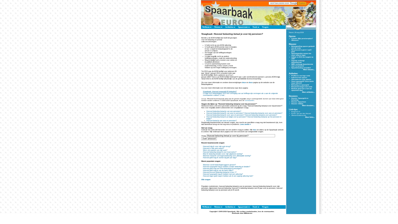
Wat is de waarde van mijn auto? (215, 150)
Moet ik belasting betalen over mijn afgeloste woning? (223, 154)
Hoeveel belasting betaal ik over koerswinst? (219, 152)
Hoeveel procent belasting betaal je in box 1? (219, 172)
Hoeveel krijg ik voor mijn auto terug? (217, 146)
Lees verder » (245, 124)
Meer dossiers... (308, 105)
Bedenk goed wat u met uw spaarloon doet (301, 89)
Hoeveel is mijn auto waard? (213, 148)
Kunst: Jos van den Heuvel (301, 113)
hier (254, 130)
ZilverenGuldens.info (298, 115)
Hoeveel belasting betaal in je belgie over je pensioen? (226, 117)
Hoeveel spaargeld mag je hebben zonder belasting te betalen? (226, 167)
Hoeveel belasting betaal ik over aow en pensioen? (225, 115)
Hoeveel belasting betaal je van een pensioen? (223, 111)
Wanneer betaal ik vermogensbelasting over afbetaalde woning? (227, 156)
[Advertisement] (261, 55)
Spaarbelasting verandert (301, 68)
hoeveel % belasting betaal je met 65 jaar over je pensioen (253, 188)
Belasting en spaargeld (300, 85)
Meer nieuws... (309, 69)
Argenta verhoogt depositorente (297, 61)
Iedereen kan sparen (299, 77)
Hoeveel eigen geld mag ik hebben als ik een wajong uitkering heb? (228, 176)
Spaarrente (243, 27)
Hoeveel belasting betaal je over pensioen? (261, 115)
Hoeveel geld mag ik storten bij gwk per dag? (220, 158)
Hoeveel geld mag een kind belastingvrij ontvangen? (222, 168)
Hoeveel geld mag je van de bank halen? (218, 170)
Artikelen (229, 27)
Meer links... (310, 117)
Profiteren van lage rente (300, 76)
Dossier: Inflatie (297, 104)
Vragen (265, 27)
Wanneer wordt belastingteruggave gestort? (219, 165)
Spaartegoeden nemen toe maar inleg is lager (301, 54)
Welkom (206, 27)
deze (244, 82)
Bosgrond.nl (295, 111)
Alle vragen (206, 179)
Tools (255, 27)
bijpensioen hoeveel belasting (220, 188)
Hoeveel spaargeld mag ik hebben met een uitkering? (223, 174)
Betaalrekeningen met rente (301, 87)
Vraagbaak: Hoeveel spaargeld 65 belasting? (220, 91)
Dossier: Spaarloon (298, 102)
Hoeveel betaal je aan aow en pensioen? (221, 120)
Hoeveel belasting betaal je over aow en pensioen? (263, 113)
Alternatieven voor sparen (301, 79)
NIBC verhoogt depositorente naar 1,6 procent (302, 65)
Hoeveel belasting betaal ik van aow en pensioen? (225, 113)
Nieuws (217, 27)
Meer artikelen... (308, 92)
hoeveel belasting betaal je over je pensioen (235, 186)
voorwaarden (249, 100)
